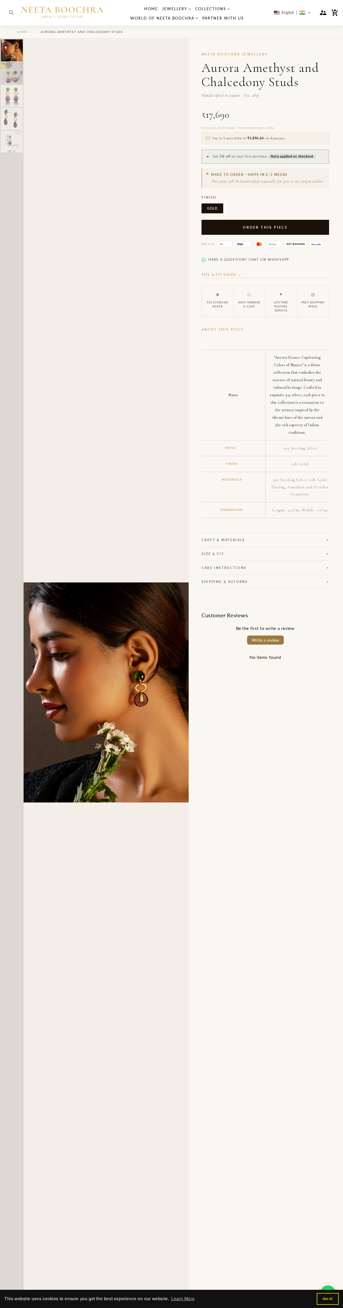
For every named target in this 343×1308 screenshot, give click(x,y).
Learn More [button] (183, 1298)
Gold (212, 208)
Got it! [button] (328, 1299)
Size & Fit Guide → (221, 275)
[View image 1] (12, 50)
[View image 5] (12, 142)
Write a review (265, 639)
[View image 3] (12, 96)
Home (22, 32)
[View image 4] (12, 119)
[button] (11, 12)
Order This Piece (265, 227)
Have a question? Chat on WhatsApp (248, 260)
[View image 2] (12, 73)
